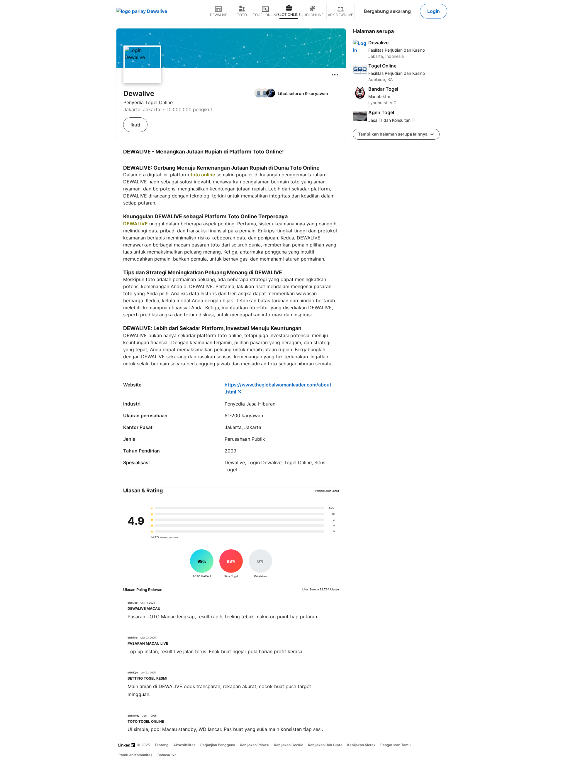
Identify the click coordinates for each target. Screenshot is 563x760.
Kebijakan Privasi (254, 745)
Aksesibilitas (184, 745)
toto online (203, 175)
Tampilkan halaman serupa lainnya (393, 133)
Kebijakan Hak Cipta (325, 745)
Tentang (162, 745)
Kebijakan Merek (361, 745)
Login (433, 11)
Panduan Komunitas (135, 755)
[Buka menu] (335, 75)
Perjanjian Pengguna (217, 745)
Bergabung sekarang (387, 11)
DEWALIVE (135, 224)
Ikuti (135, 125)
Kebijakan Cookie (288, 745)
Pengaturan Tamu (395, 745)
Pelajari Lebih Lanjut (327, 490)
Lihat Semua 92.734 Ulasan (320, 589)
